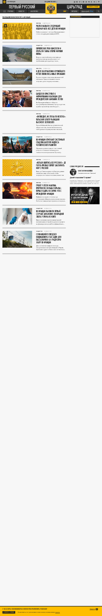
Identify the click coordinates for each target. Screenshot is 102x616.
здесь (57, 612)
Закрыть (92, 609)
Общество (39, 45)
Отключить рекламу (93, 6)
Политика (38, 23)
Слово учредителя (76, 166)
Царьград (74, 6)
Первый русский (22, 6)
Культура (38, 68)
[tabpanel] (85, 195)
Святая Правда (76, 16)
